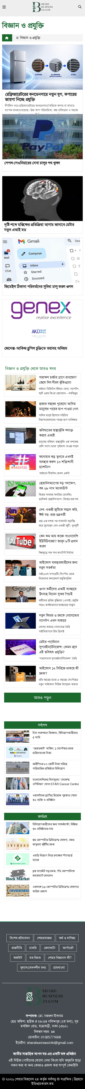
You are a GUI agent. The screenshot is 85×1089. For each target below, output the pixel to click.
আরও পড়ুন (42, 697)
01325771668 (51, 1037)
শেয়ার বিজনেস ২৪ (27, 1079)
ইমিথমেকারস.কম (42, 1083)
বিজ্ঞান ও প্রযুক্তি (29, 37)
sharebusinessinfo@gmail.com (50, 1042)
